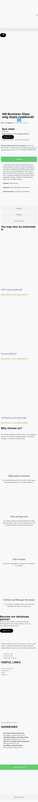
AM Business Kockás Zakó (14, 418)
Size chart (8, 129)
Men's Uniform (24, 123)
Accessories (16, 123)
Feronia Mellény (9, 353)
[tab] (19, 159)
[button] (19, 29)
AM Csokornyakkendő (11, 289)
